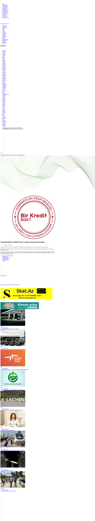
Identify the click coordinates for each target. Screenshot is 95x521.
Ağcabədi (4, 51)
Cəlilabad (4, 65)
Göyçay (4, 73)
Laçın (4, 81)
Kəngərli (4, 79)
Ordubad (4, 90)
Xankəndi (4, 118)
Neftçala (4, 88)
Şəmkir (4, 108)
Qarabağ (4, 14)
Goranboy (4, 72)
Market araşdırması (21, 154)
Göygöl (4, 74)
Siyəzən (4, 111)
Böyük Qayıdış (10, 154)
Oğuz (4, 89)
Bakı (3, 3)
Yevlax (4, 123)
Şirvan (4, 110)
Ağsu (4, 56)
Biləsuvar (4, 63)
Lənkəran (4, 83)
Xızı (3, 119)
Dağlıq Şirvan (5, 11)
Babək (4, 58)
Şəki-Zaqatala (5, 6)
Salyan (4, 103)
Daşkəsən (4, 68)
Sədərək (4, 106)
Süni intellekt (2, 154)
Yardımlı (4, 122)
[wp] (6, 142)
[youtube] (6, 151)
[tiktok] (6, 145)
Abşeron (4, 50)
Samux (4, 105)
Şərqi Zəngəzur (5, 15)
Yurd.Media (2, 248)
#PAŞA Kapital (5, 258)
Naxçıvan (4, 16)
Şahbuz (4, 102)
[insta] (6, 148)
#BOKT (4, 260)
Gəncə (4, 71)
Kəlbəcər (4, 78)
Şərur (4, 109)
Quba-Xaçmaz (5, 5)
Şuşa (3, 113)
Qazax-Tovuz (5, 13)
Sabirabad (4, 100)
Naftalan (4, 86)
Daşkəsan (4, 67)
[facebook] (6, 132)
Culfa (4, 66)
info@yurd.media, (14, 128)
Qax (3, 91)
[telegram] (6, 135)
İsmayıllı (4, 77)
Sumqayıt (4, 112)
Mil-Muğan (5, 8)
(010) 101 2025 (20, 128)
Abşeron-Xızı (5, 4)
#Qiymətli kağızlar (6, 259)
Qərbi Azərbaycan (6, 17)
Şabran (4, 101)
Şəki (3, 107)
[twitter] (4, 270)
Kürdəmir (4, 80)
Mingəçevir (5, 85)
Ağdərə (4, 54)
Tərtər (4, 114)
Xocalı (4, 120)
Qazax (4, 92)
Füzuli (4, 69)
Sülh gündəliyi (15, 154)
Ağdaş (4, 53)
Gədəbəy (4, 70)
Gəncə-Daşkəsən (6, 12)
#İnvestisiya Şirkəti (6, 257)
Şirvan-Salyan (5, 7)
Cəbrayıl (4, 64)
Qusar (4, 98)
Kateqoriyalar (2, 23)
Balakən (4, 60)
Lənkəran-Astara (5, 9)
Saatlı (4, 99)
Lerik (4, 82)
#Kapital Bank (5, 256)
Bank (6, 154)
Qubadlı (4, 97)
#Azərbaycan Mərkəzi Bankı (8, 255)
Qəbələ (4, 93)
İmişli (4, 76)
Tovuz (4, 115)
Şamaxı (4, 104)
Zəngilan (4, 125)
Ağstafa (4, 55)
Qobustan (4, 95)
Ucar (3, 116)
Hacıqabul (4, 75)
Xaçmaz (4, 117)
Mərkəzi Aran (5, 10)
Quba (4, 96)
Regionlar (7, 23)
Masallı (4, 84)
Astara (4, 57)
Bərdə (4, 62)
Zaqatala (4, 124)
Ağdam (4, 52)
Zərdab (4, 126)
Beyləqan (4, 61)
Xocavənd (4, 121)
